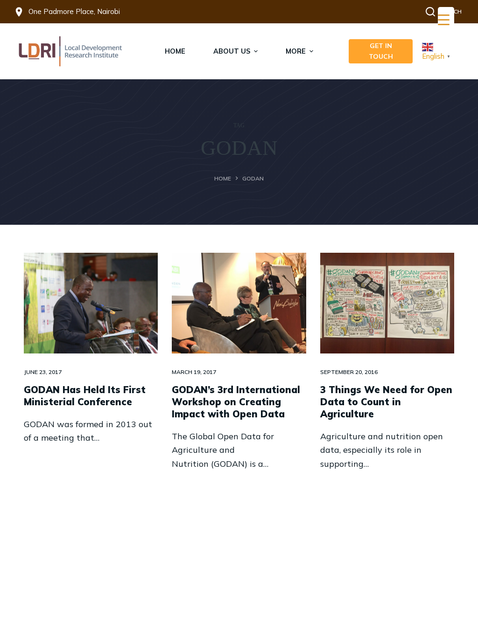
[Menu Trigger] (446, 20)
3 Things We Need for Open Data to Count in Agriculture (386, 402)
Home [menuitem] (175, 51)
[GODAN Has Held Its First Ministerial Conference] (91, 303)
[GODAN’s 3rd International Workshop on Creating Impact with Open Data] (239, 303)
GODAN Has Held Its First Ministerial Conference (85, 396)
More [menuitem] (296, 51)
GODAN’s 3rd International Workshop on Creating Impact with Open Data (236, 402)
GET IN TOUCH (381, 51)
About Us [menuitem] (231, 51)
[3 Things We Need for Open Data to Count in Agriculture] (387, 303)
